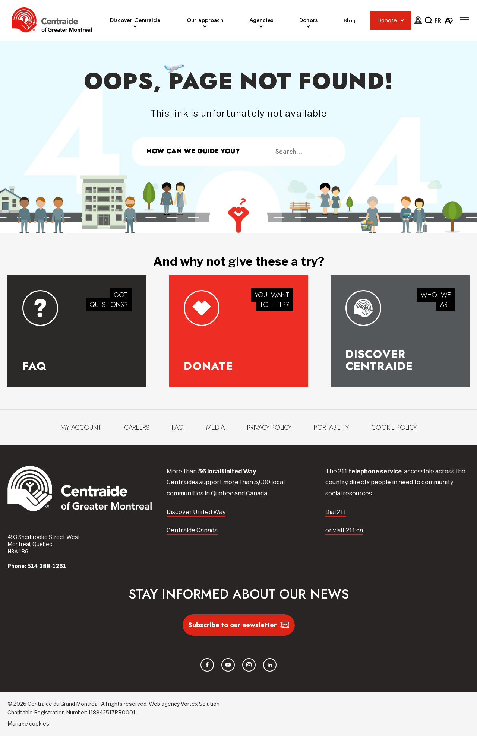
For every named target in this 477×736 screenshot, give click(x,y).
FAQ (178, 427)
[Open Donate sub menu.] (402, 20)
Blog (350, 20)
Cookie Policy (394, 427)
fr (438, 20)
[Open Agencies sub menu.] (261, 27)
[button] (464, 19)
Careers (136, 427)
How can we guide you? (193, 151)
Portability (331, 427)
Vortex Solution (200, 704)
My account (81, 427)
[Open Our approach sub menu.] (204, 27)
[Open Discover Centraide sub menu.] (135, 27)
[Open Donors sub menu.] (308, 27)
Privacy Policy (269, 427)
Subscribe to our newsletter (232, 625)
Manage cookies (28, 723)
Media (215, 427)
